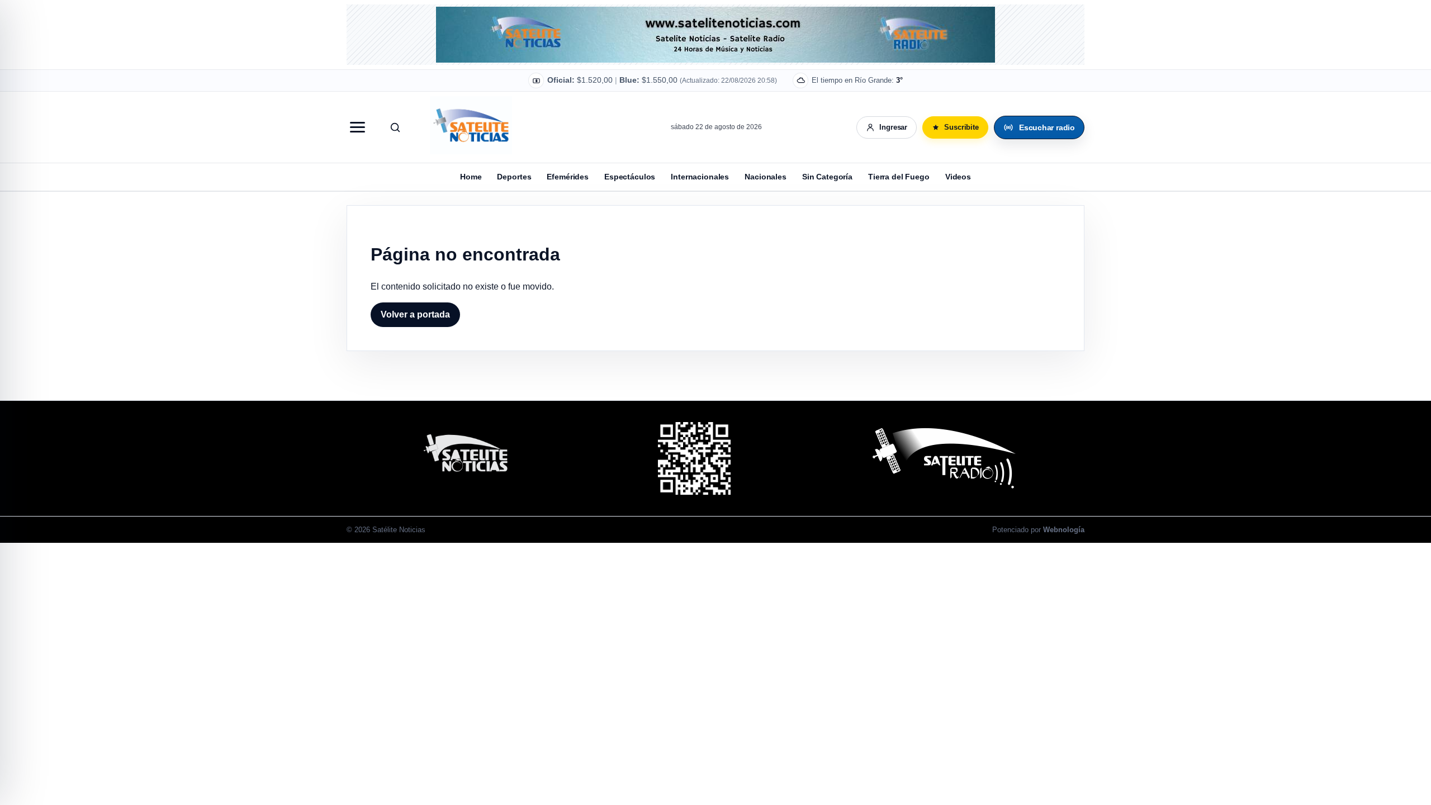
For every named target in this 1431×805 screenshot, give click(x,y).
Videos (958, 176)
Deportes (514, 176)
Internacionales (700, 176)
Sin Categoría (827, 176)
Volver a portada (415, 314)
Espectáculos (629, 176)
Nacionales (765, 176)
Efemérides (568, 176)
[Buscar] (395, 127)
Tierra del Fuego (899, 176)
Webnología (1063, 529)
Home (470, 176)
